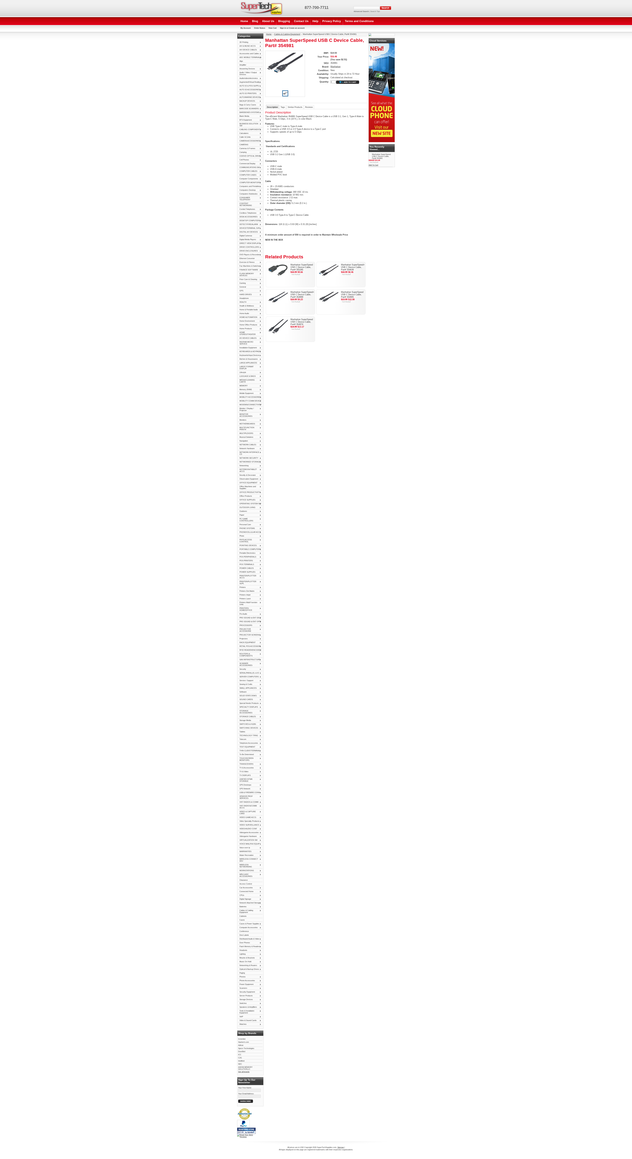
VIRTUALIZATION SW (247, 840)
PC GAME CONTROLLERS (245, 520)
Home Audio (243, 313)
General (242, 287)
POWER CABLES (246, 568)
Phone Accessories (246, 981)
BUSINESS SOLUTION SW (248, 125)
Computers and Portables (249, 186)
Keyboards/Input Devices (249, 355)
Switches (242, 1003)
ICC (239, 1055)
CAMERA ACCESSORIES (249, 141)
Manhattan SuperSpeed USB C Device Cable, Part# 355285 (301, 267)
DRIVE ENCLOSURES (248, 251)
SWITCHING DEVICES (248, 728)
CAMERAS (243, 145)
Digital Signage (244, 899)
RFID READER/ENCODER (249, 650)
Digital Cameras (245, 236)
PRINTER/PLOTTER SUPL (247, 582)
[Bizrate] (251, 1132)
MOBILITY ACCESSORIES (249, 397)
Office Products (245, 496)
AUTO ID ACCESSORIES (249, 90)
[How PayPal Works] (243, 1127)
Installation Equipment (247, 348)
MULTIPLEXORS (245, 433)
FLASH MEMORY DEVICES (246, 274)
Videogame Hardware (247, 836)
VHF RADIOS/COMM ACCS (247, 807)
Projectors (243, 639)
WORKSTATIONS (246, 870)
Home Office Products (247, 325)
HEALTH (242, 302)
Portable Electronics (246, 553)
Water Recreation (245, 855)
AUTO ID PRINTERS (247, 93)
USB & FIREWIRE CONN (249, 792)
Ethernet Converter (247, 258)
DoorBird (241, 1051)
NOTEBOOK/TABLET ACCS (247, 470)
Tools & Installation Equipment (246, 1012)
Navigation (243, 441)
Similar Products (295, 107)
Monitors (242, 420)
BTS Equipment (245, 120)
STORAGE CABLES (247, 717)
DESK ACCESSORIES (247, 217)
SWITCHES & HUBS (247, 724)
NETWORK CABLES (247, 445)
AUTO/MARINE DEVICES (249, 97)
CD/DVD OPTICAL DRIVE (249, 156)
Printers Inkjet (244, 595)
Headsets (242, 950)
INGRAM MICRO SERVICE (245, 343)
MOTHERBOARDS (246, 424)
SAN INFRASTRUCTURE (249, 660)
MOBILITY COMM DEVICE (249, 401)
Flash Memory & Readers (249, 946)
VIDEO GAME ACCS (247, 817)
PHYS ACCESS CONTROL (245, 541)
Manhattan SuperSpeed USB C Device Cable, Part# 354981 (381, 156)
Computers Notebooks (248, 194)
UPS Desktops (244, 785)
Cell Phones (243, 160)
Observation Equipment (248, 479)
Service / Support (245, 680)
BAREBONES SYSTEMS (248, 112)
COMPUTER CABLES (247, 171)
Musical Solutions (245, 437)
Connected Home (245, 891)
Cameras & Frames (246, 148)
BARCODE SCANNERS (248, 109)
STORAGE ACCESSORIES (245, 712)
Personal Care (244, 525)
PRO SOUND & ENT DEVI (249, 618)
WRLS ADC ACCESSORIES (245, 875)
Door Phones (244, 943)
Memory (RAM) (245, 389)
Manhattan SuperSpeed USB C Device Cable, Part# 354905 (352, 294)
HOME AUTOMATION (247, 317)
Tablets (241, 732)
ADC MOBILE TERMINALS (249, 57)
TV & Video (243, 772)
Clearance (243, 880)
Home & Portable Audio (248, 310)
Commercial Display (246, 164)
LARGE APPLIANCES (247, 363)
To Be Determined (246, 754)
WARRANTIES (244, 851)
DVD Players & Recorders (249, 255)
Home (269, 34)
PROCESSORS (245, 625)
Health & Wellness (246, 306)
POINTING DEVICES (247, 545)
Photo (241, 536)
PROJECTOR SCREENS (249, 635)
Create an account (297, 28)
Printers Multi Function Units (247, 603)
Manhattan (335, 66)
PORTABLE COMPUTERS (249, 549)
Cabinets (243, 916)
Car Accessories (245, 888)
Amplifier (242, 65)
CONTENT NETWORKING (245, 204)
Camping (242, 152)
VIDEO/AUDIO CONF (247, 829)
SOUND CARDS (245, 699)
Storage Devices (245, 999)
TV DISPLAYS (244, 775)
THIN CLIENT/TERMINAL (249, 751)
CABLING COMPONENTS (249, 129)
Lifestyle (242, 372)
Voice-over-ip (244, 848)
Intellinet (241, 1061)
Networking (243, 466)
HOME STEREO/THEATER (247, 333)
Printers (242, 587)
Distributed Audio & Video (248, 939)
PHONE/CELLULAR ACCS (249, 532)
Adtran (240, 1045)
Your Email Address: (246, 1094)
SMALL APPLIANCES (247, 688)
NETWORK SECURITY (248, 458)
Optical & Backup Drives (248, 969)
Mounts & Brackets (246, 958)
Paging (242, 973)
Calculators (243, 133)
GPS (240, 291)
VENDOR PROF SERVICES (245, 797)
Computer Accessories (248, 927)
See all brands (244, 1072)
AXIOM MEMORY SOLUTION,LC (245, 1068)
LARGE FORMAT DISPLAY (246, 368)
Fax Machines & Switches (249, 266)
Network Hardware (246, 448)
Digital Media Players (247, 239)
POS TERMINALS (246, 564)
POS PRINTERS (245, 561)
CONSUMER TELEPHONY (244, 199)
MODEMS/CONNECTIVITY (250, 405)
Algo (241, 61)
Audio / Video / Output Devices (247, 73)
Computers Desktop (247, 190)
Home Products (245, 329)
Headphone (244, 298)
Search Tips (375, 11)
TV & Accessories (246, 768)
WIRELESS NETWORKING (245, 866)
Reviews (309, 107)
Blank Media (243, 116)
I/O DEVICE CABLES (247, 338)
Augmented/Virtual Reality (249, 82)
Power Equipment (245, 984)
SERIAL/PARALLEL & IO (248, 673)
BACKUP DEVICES (246, 101)
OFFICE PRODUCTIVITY (249, 492)
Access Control (245, 884)
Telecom (242, 739)
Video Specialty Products (248, 821)
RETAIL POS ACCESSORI (249, 646)
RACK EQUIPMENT (247, 642)
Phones (242, 977)
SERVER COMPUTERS (248, 677)
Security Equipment (246, 992)
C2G (240, 1058)
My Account (245, 28)
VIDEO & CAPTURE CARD (247, 812)
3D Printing (243, 42)
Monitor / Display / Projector (246, 409)
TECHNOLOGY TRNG (248, 735)
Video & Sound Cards (247, 1020)
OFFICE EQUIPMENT (247, 483)
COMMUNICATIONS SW (249, 167)
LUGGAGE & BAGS (247, 376)
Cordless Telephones (247, 213)
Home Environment (246, 321)
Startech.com (243, 1042)
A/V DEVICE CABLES (247, 50)
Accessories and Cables (248, 54)
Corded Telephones (246, 209)
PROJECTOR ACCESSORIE (244, 630)
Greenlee (242, 1039)
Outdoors (242, 511)
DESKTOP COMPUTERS (249, 221)
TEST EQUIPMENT (246, 747)
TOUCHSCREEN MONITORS (245, 759)
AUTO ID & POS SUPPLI (249, 86)
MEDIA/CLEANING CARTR (246, 381)
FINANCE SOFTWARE (248, 270)
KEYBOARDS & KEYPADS (249, 351)
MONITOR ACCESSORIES (245, 415)
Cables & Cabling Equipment (245, 911)
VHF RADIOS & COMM (248, 802)
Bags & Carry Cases (247, 105)
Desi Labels (244, 935)
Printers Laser (244, 599)
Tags (283, 107)
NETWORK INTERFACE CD (248, 453)
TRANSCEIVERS (245, 764)
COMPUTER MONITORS (249, 182)
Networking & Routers (247, 965)
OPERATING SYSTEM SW (249, 504)
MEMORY (243, 386)
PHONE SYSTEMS (246, 528)
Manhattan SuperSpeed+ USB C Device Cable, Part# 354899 (302, 294)
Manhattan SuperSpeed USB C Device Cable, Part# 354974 (301, 322)
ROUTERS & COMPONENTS (245, 655)
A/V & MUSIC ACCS (246, 46)
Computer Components (248, 179)
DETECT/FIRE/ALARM (248, 224)
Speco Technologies (246, 1048)
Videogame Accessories (248, 832)
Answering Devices (246, 69)
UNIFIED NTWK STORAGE (245, 780)
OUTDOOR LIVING (246, 507)
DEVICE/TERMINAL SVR (249, 228)
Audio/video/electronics (248, 78)
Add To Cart (373, 165)
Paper (241, 515)
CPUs (241, 895)
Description (272, 107)
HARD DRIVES (245, 294)
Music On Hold (244, 962)
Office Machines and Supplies (247, 487)
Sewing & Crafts (245, 684)
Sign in (283, 28)
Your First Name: (245, 1088)
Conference (244, 931)
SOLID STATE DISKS (247, 696)
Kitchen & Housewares (248, 359)
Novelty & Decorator (247, 475)
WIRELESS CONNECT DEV (248, 860)
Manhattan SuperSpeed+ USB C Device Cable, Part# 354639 (353, 267)
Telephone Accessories (248, 743)
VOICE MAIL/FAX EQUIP (249, 844)
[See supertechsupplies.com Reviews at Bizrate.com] (246, 1131)
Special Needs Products (248, 703)
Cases (242, 920)
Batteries (242, 907)
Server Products (245, 996)
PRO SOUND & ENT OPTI (249, 622)
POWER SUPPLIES (246, 572)
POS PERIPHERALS (247, 557)
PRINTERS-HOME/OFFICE (245, 609)
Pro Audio (242, 614)
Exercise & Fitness (246, 262)
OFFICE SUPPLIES (246, 500)
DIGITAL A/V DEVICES (248, 232)
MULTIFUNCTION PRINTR (246, 428)
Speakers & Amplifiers (247, 1007)
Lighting (242, 954)
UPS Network (244, 789)
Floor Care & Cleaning (247, 279)
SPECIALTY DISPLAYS (248, 707)
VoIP (240, 1017)
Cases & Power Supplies (248, 924)
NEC (240, 1064)
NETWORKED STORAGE (249, 462)
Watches (242, 1024)
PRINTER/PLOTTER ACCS (247, 577)
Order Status (259, 28)
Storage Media (244, 720)
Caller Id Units (244, 137)
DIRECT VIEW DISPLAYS (249, 243)
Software (242, 692)
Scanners (242, 988)
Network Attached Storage (249, 903)
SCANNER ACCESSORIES (245, 664)
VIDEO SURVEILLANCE (248, 825)
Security (242, 669)
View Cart (272, 28)
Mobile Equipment (245, 393)
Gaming (242, 283)
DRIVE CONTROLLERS (248, 247)
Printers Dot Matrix (246, 591)
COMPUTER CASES (247, 175)
